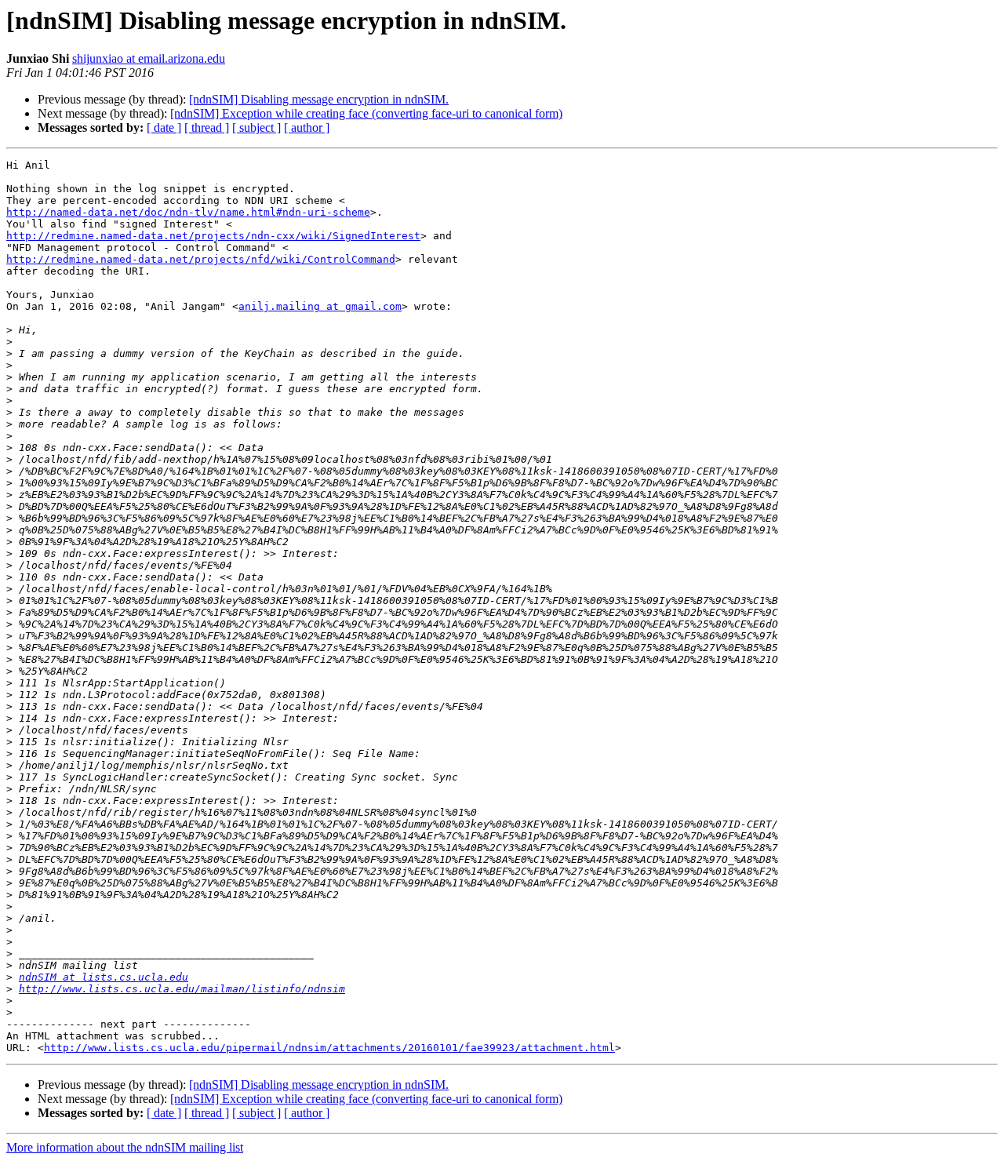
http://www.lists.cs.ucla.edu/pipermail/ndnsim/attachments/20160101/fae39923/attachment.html (329, 1048)
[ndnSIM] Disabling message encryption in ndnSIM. (319, 99)
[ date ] (164, 127)
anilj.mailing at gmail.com (320, 306)
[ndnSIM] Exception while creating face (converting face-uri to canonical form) (366, 113)
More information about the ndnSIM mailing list (124, 1147)
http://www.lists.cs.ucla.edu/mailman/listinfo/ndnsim (182, 989)
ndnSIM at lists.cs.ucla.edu (103, 977)
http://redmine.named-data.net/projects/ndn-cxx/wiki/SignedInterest (213, 236)
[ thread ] (206, 127)
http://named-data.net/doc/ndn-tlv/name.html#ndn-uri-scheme (188, 212)
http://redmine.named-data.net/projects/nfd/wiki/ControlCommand (200, 259)
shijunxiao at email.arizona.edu (148, 58)
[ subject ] (256, 127)
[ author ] (306, 127)
